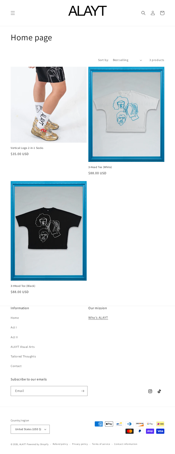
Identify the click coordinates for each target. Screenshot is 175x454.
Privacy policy (80, 443)
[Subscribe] (82, 391)
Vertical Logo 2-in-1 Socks (27, 148)
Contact (16, 366)
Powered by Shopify (38, 444)
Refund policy (60, 443)
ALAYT (22, 444)
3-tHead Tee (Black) (23, 286)
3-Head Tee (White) (100, 167)
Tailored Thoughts (23, 356)
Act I (14, 327)
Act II (14, 337)
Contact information (125, 443)
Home (15, 318)
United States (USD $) (28, 429)
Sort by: (103, 60)
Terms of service (101, 443)
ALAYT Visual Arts (23, 347)
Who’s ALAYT (98, 317)
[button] (13, 13)
